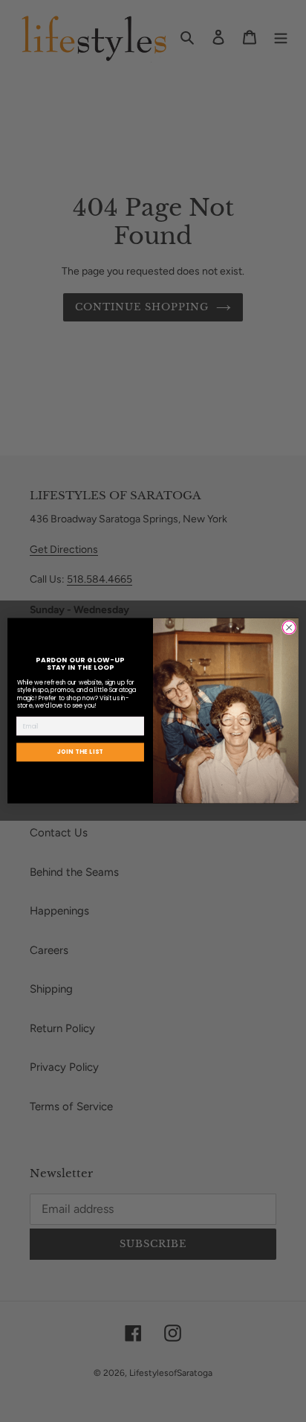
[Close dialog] (289, 628)
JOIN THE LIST (80, 752)
